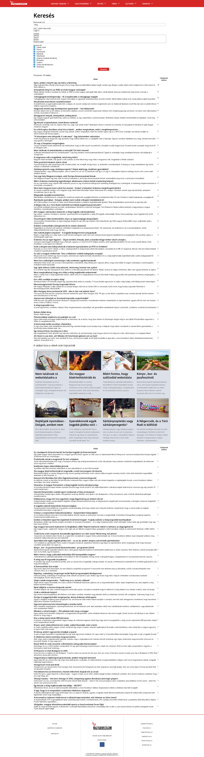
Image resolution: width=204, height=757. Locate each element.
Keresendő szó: (39, 22)
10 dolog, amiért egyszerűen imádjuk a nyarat (55, 632)
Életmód (129, 4)
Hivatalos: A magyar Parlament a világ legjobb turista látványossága (66, 485)
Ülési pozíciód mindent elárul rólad (50, 162)
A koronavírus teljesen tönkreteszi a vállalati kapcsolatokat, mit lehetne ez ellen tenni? (75, 697)
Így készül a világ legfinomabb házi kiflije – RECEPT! (58, 685)
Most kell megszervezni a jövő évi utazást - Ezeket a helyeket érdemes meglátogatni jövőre (77, 188)
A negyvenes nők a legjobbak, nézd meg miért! (56, 157)
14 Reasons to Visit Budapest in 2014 (51, 651)
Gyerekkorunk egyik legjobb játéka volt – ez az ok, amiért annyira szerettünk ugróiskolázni (76, 540)
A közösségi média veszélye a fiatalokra (52, 324)
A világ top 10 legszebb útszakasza (50, 559)
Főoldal (54, 723)
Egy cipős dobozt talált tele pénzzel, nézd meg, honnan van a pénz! (65, 267)
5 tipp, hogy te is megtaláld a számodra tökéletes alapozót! (62, 690)
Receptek (40, 60)
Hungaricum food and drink (46, 664)
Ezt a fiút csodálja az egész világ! (49, 279)
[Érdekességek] (100, 42)
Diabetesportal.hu (147, 732)
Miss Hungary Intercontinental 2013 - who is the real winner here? (64, 291)
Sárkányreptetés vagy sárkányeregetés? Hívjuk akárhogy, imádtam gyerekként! (71, 169)
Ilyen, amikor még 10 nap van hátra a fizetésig (55, 83)
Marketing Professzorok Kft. (109, 755)
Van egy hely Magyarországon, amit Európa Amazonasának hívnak (65, 176)
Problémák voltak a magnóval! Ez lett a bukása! (56, 459)
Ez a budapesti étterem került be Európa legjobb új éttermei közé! (65, 452)
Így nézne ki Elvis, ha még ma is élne (51, 331)
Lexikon (39, 62)
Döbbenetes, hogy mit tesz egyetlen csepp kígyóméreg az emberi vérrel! (68, 499)
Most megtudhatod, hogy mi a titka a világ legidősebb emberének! (65, 272)
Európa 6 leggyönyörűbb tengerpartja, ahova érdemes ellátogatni (65, 597)
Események (41, 52)
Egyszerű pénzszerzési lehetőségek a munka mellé (58, 604)
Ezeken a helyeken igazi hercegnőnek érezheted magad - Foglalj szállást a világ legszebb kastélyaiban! (82, 519)
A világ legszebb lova (44, 305)
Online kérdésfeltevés (45, 65)
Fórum (39, 49)
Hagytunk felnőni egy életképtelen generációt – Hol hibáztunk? (64, 108)
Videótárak (41, 56)
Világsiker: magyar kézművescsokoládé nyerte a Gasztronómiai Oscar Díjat (69, 704)
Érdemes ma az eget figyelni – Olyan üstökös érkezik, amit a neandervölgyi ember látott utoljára (79, 239)
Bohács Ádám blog (42, 312)
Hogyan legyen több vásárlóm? (102, 735)
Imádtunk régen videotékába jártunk (51, 466)
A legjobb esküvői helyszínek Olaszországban (55, 506)
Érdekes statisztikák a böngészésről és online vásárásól (60, 225)
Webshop (40, 67)
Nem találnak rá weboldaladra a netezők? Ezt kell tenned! (61, 150)
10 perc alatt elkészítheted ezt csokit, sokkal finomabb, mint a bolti (65, 625)
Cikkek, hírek (41, 47)
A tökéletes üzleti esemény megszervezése (55, 637)
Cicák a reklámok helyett (45, 592)
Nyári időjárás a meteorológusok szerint (52, 587)
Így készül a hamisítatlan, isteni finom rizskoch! (56, 122)
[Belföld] (100, 40)
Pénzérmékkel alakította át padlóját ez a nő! (55, 317)
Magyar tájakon (58, 4)
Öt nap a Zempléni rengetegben (49, 143)
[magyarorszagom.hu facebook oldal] (102, 744)
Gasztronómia (82, 4)
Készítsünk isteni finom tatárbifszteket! (52, 101)
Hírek (114, 4)
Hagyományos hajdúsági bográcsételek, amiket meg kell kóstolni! (65, 657)
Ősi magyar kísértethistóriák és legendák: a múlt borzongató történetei (68, 471)
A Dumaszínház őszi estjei (46, 566)
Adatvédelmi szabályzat (54, 728)
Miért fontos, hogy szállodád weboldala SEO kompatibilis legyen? (65, 554)
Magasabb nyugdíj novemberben (49, 195)
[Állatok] (100, 38)
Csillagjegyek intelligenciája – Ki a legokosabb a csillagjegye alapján (66, 96)
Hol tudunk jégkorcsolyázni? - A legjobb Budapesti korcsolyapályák (65, 232)
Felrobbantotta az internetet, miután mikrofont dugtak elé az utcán (66, 671)
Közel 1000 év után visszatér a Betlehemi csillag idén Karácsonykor (65, 644)
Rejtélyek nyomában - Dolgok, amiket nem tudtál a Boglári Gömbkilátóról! (69, 200)
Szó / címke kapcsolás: (42, 28)
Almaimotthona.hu (147, 723)
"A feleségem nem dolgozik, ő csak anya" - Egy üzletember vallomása (67, 136)
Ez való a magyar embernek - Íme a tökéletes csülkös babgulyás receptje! (68, 253)
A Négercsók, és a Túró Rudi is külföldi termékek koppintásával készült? (67, 205)
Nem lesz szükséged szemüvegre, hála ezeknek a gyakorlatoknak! (65, 260)
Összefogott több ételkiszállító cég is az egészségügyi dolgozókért (66, 219)
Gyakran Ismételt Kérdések (47, 58)
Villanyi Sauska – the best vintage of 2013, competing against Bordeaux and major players (76, 678)
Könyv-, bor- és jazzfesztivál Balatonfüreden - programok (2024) (64, 547)
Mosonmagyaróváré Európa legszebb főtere (54, 284)
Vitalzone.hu (147, 728)
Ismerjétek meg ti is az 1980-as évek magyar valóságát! (60, 89)
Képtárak (40, 54)
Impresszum (55, 733)
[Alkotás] (100, 36)
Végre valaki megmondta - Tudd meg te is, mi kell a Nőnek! (62, 580)
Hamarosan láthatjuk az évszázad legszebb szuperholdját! (61, 298)
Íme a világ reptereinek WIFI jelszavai (51, 618)
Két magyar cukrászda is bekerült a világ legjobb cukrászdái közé (64, 212)
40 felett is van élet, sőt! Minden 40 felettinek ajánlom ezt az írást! (65, 336)
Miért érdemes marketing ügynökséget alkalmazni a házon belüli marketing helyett (74, 181)
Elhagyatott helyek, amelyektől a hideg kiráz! (55, 115)
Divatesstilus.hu (147, 736)
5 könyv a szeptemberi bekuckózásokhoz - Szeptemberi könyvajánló (66, 513)
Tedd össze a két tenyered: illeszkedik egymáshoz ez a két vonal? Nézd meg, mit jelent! (75, 533)
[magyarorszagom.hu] (19, 4)
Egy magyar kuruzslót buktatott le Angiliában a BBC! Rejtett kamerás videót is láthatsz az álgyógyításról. (84, 526)
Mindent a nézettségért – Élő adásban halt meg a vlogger (61, 611)
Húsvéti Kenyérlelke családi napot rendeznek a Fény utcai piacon (64, 492)
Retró (100, 4)
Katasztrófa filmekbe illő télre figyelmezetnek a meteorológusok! (65, 478)
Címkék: (36, 34)
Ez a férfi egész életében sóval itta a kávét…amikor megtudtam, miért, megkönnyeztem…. (77, 129)
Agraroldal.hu (147, 745)
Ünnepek (146, 4)
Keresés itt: (38, 45)
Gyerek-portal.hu (146, 740)
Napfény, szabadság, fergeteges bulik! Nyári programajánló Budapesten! (68, 573)
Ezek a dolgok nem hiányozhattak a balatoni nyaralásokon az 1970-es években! (70, 246)
